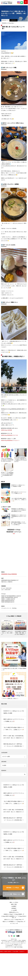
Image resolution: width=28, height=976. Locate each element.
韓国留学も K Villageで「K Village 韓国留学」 (13, 914)
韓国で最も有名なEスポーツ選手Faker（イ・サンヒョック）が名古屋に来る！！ (14, 745)
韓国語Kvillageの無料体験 (6, 430)
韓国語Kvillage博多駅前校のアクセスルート (10, 440)
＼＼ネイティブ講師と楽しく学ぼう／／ (9, 698)
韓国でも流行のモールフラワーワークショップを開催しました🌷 (14, 720)
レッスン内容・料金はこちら (12, 894)
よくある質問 (14, 910)
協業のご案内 (14, 904)
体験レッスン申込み (14, 902)
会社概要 (13, 906)
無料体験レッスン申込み (12, 887)
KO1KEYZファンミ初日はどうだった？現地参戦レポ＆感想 (14, 712)
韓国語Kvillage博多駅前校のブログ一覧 (9, 435)
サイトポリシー (13, 923)
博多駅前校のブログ (5, 20)
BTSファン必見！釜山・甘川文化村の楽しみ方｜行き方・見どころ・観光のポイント (14, 737)
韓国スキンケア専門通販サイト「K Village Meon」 (13, 921)
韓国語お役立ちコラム (14, 912)
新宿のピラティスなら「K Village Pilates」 (13, 919)
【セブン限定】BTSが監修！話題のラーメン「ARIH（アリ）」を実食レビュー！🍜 (14, 728)
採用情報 (13, 908)
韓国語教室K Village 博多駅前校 (9, 574)
